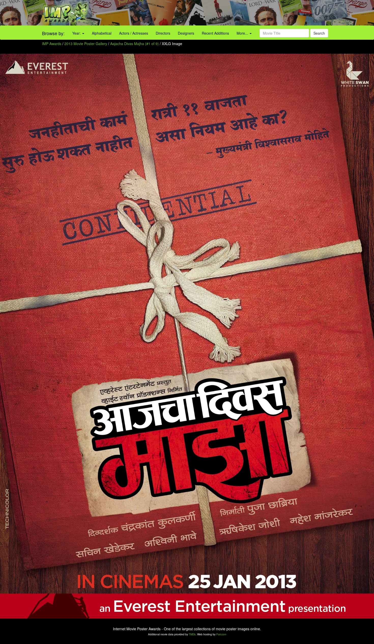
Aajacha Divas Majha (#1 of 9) (134, 43)
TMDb (192, 634)
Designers (186, 33)
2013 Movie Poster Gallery (85, 43)
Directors (163, 33)
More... (243, 33)
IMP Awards (51, 43)
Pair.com (221, 634)
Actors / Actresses (133, 33)
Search (319, 33)
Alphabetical (101, 33)
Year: (77, 33)
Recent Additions (215, 33)
